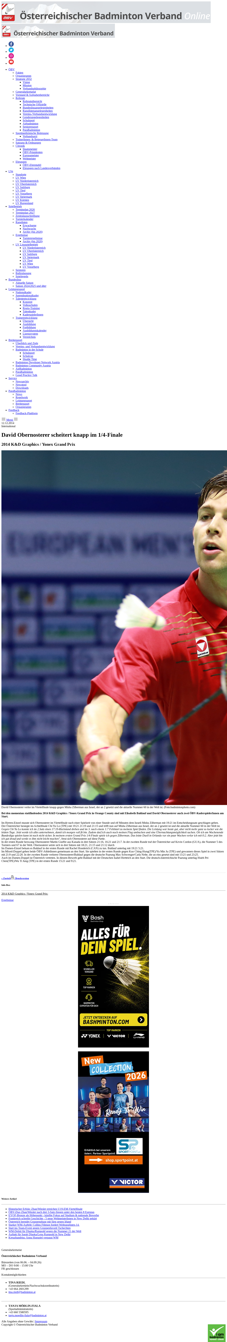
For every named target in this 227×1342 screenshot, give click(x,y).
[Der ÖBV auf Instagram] (11, 57)
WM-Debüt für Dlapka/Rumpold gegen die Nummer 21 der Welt (45, 1231)
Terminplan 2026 (25, 209)
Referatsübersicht (32, 101)
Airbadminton (30, 123)
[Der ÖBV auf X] (11, 51)
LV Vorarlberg (24, 193)
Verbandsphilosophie (34, 88)
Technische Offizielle (34, 104)
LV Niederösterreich (27, 180)
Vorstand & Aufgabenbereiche (32, 94)
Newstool (21, 384)
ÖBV (12, 69)
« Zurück (6, 878)
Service (13, 378)
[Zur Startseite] (106, 22)
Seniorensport (30, 126)
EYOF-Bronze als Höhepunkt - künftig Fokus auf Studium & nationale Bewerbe (54, 1215)
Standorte (21, 174)
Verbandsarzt (30, 136)
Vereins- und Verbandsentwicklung (35, 346)
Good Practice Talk (26, 375)
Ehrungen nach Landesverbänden (41, 168)
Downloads (22, 387)
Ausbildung (29, 324)
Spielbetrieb (15, 206)
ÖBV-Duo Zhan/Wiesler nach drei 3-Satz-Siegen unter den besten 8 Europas (51, 1212)
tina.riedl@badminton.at (22, 1292)
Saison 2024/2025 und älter (31, 285)
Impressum (41, 1321)
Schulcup (28, 355)
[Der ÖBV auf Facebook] (11, 45)
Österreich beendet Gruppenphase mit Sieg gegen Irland (40, 1221)
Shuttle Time (30, 359)
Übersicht (28, 320)
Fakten (19, 72)
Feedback (14, 410)
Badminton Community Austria (33, 365)
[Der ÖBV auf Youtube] (11, 63)
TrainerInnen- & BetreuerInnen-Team (36, 139)
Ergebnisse (22, 234)
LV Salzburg (23, 187)
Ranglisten (21, 222)
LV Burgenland (24, 203)
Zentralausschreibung (28, 215)
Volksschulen (30, 305)
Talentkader (29, 311)
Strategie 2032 (24, 78)
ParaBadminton (31, 129)
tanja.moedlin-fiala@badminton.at (27, 1315)
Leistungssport (17, 289)
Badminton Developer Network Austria (38, 362)
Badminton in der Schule (29, 349)
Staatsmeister (30, 149)
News (19, 394)
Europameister (31, 155)
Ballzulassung (23, 273)
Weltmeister (29, 158)
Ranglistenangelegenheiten (38, 110)
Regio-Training (31, 308)
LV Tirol (20, 190)
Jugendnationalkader (27, 295)
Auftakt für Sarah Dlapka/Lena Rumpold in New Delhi (39, 1234)
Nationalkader (23, 292)
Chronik (20, 145)
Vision (26, 82)
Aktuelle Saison (24, 282)
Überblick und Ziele (27, 343)
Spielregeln (22, 276)
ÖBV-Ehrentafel (32, 164)
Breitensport (15, 340)
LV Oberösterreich (26, 184)
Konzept (27, 301)
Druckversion (21, 878)
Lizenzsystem (30, 333)
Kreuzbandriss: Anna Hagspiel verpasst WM (33, 1237)
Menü (10, 419)
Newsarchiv (22, 381)
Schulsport (29, 120)
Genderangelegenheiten (36, 117)
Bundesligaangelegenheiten (38, 107)
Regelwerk (22, 397)
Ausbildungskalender (34, 330)
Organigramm (23, 75)
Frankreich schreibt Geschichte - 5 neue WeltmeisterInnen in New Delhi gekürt (53, 1218)
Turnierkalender (24, 219)
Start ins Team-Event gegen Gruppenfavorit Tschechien (40, 1228)
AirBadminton (24, 368)
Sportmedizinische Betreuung (32, 133)
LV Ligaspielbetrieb (27, 244)
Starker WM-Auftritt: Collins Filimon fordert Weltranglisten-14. (44, 1224)
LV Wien (21, 177)
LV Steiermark (24, 196)
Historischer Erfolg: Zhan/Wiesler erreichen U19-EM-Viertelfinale (45, 1208)
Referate (20, 98)
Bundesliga (15, 279)
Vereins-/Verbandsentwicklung (40, 114)
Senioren (21, 270)
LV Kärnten (22, 199)
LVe (11, 171)
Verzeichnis (29, 336)
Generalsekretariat (26, 91)
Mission (27, 85)
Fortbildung (29, 327)
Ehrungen (21, 161)
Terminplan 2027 (25, 212)
